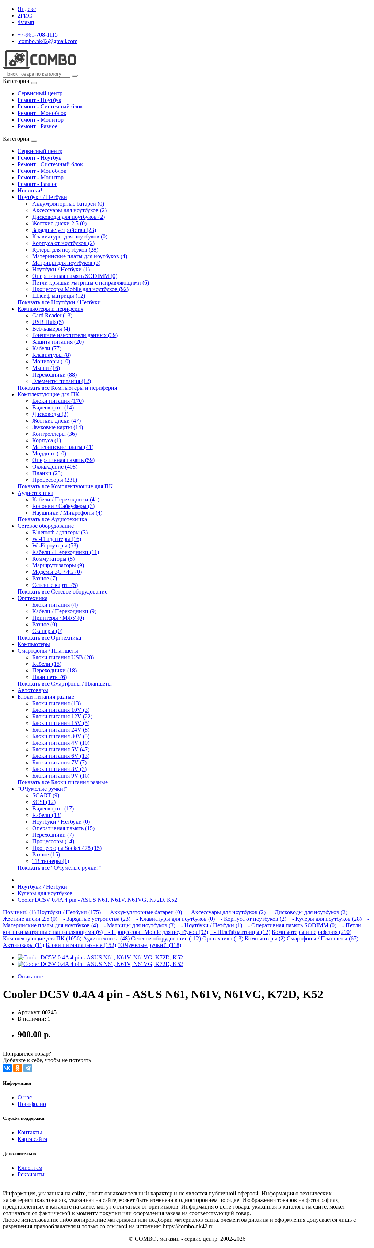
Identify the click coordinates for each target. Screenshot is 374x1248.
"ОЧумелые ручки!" (43, 789)
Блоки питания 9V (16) (60, 775)
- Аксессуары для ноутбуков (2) (224, 912)
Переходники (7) (53, 835)
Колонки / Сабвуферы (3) (63, 506)
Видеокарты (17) (53, 808)
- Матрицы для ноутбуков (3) (137, 925)
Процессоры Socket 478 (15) (67, 848)
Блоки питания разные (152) (81, 945)
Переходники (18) (54, 670)
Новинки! (30, 190)
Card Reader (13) (52, 315)
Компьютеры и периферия (50, 309)
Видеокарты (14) (53, 407)
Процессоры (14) (53, 841)
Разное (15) (46, 854)
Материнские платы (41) (63, 447)
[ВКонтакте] (7, 1068)
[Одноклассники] (17, 1068)
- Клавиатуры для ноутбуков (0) (173, 919)
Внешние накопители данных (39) (75, 335)
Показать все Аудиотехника (52, 519)
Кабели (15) (46, 664)
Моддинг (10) (49, 453)
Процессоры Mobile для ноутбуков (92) (80, 289)
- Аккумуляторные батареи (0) (142, 912)
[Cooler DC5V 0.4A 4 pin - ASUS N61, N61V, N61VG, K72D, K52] (100, 957)
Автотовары (33, 690)
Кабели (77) (46, 348)
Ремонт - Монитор (41, 120)
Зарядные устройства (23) (64, 230)
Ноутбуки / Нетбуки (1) (61, 269)
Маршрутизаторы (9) (58, 565)
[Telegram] (27, 1068)
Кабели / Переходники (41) (65, 499)
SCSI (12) (44, 802)
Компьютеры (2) (265, 938)
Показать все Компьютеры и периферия (67, 388)
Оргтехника (32, 598)
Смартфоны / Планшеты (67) (322, 938)
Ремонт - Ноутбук (39, 100)
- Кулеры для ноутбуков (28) (325, 919)
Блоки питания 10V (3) (60, 710)
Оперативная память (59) (63, 460)
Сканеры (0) (47, 631)
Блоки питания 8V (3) (59, 769)
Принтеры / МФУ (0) (58, 618)
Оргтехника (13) (222, 938)
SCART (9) (45, 795)
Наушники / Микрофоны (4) (67, 512)
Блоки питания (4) (55, 605)
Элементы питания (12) (61, 381)
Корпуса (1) (46, 440)
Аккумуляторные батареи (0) (68, 204)
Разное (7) (44, 578)
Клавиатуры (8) (51, 355)
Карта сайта (32, 1139)
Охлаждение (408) (54, 466)
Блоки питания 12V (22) (62, 716)
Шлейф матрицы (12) (58, 296)
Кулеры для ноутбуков (45, 893)
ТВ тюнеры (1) (50, 861)
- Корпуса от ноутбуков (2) (251, 919)
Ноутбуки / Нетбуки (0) (61, 821)
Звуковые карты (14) (57, 427)
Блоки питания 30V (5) (60, 736)
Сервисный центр (40, 93)
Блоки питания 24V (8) (60, 729)
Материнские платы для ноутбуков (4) (79, 256)
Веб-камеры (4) (51, 328)
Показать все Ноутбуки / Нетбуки (59, 302)
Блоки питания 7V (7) (59, 762)
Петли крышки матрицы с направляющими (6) (90, 282)
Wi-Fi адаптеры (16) (56, 539)
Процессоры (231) (54, 480)
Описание (30, 976)
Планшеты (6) (49, 677)
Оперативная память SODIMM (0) (74, 276)
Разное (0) (44, 624)
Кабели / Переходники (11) (65, 552)
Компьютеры (34, 644)
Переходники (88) (54, 374)
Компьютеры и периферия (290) (311, 932)
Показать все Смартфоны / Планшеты (65, 683)
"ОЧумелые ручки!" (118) (149, 945)
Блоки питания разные (46, 697)
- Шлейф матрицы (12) (240, 932)
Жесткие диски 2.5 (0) (59, 223)
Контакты (30, 1132)
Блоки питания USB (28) (63, 657)
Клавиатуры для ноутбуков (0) (69, 236)
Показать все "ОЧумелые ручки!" (59, 868)
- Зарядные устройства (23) (94, 919)
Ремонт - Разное (37, 126)
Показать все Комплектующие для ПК (65, 486)
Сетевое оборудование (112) (166, 938)
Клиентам (30, 1168)
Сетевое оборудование (46, 526)
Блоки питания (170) (58, 401)
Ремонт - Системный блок (50, 106)
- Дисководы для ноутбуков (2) (307, 912)
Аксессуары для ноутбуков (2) (69, 210)
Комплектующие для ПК (48, 394)
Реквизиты (31, 1174)
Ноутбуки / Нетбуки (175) (69, 912)
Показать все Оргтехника (49, 637)
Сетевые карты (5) (55, 585)
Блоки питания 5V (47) (60, 749)
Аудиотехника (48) (106, 938)
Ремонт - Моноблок (42, 113)
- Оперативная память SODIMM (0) (290, 925)
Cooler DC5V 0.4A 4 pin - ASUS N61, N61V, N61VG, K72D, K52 (97, 900)
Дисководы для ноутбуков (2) (68, 217)
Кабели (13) (46, 815)
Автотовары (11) (23, 945)
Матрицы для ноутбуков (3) (66, 263)
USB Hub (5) (48, 322)
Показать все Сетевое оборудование (62, 591)
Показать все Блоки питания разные (63, 782)
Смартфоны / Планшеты (48, 651)
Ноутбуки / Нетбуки (42, 197)
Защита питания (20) (58, 342)
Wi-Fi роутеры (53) (55, 545)
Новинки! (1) (19, 912)
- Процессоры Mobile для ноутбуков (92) (156, 932)
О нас (25, 1097)
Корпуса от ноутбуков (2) (63, 243)
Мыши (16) (46, 368)
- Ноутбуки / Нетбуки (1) (209, 925)
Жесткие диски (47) (56, 420)
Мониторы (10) (51, 361)
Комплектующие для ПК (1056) (42, 938)
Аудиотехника (35, 493)
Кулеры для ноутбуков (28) (65, 250)
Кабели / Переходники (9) (64, 611)
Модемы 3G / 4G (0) (57, 572)
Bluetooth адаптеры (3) (60, 532)
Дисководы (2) (50, 414)
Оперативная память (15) (63, 828)
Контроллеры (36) (54, 434)
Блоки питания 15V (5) (60, 723)
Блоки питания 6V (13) (60, 756)
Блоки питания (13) (56, 703)
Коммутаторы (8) (53, 559)
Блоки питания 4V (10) (60, 743)
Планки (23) (47, 473)
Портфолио (32, 1104)
